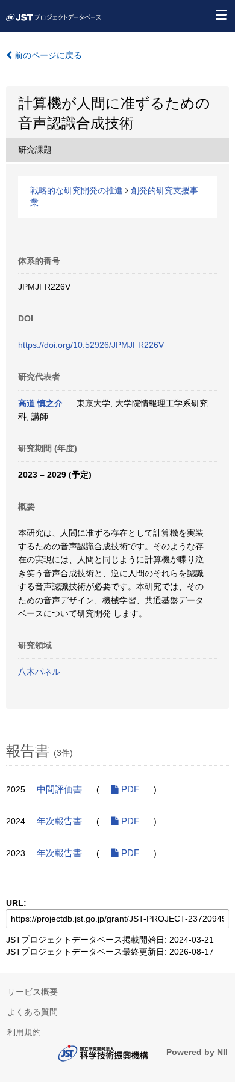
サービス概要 (32, 992)
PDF (129, 789)
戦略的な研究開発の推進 (76, 190)
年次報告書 (59, 821)
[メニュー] (220, 14)
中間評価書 (59, 789)
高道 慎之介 (40, 403)
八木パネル (39, 671)
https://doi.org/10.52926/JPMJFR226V (91, 345)
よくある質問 (32, 1012)
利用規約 (24, 1032)
